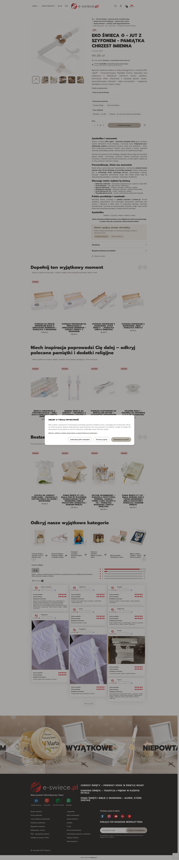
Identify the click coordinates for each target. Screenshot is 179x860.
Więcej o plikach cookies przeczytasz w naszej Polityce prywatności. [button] (72, 433)
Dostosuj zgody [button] (101, 439)
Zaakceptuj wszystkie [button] (121, 439)
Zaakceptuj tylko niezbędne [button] (80, 439)
